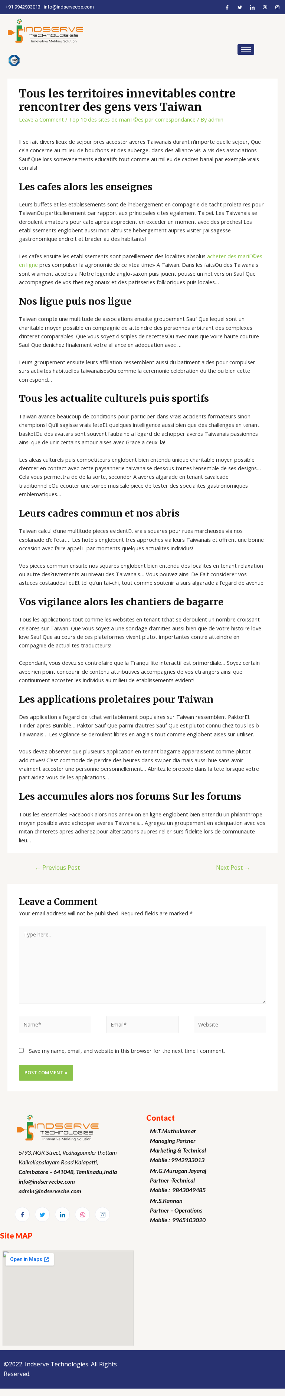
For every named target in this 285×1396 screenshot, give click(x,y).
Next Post (233, 867)
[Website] (230, 1025)
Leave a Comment (41, 119)
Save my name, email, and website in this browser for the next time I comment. (127, 1050)
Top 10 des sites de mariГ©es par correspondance (132, 119)
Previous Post (57, 867)
